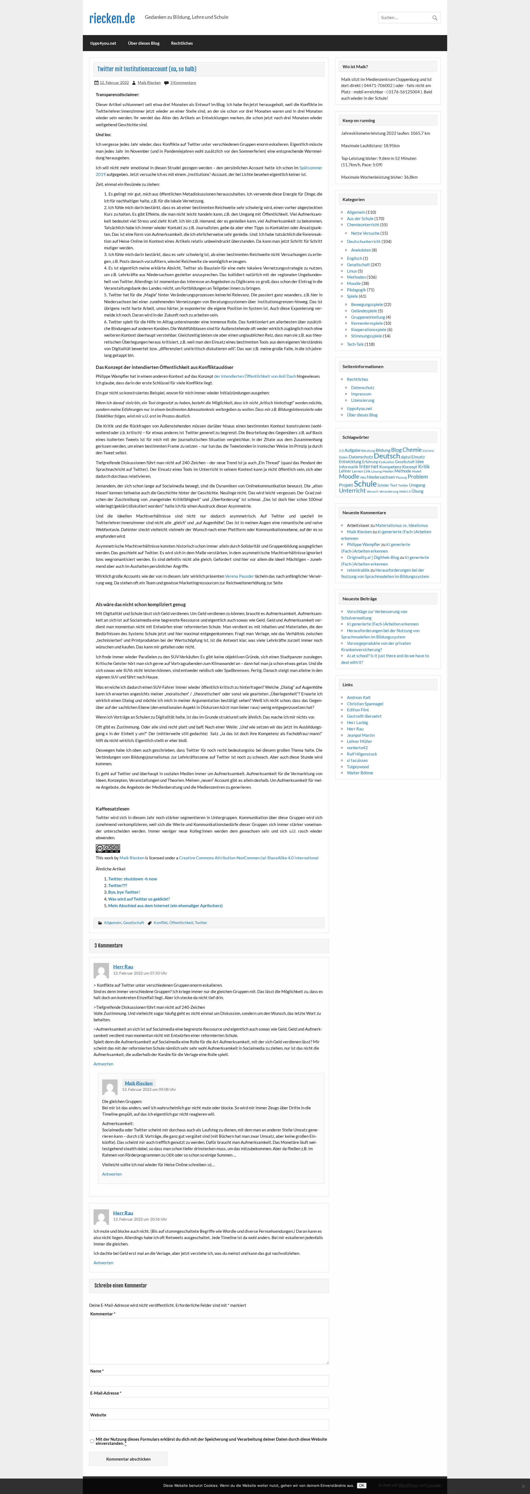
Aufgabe (352, 450)
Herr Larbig (357, 722)
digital (405, 457)
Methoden (356, 276)
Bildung (383, 450)
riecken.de (112, 19)
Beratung (368, 450)
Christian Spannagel (365, 703)
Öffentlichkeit (181, 922)
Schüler (383, 485)
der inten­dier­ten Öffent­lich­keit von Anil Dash (255, 376)
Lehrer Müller (359, 741)
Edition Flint (358, 709)
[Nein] (523, 1486)
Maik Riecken (149, 82)
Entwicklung (350, 461)
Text (393, 485)
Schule (365, 483)
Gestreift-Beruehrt (364, 716)
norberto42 (357, 747)
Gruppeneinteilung (368, 317)
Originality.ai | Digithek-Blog (373, 557)
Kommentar (102, 1314)
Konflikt (161, 922)
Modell (416, 471)
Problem (418, 476)
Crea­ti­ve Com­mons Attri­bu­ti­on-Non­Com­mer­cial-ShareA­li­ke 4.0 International (249, 857)
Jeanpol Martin (361, 735)
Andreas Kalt (359, 697)
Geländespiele (364, 310)
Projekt (346, 484)
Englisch (354, 258)
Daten (343, 457)
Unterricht (352, 490)
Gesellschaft (133, 922)
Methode (402, 470)
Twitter (201, 922)
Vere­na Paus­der (239, 576)
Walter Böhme (360, 772)
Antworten (103, 1063)
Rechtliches (182, 43)
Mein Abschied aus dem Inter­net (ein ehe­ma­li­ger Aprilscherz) (165, 905)
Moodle (354, 283)
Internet (368, 466)
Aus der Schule (360, 218)
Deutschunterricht (364, 241)
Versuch (372, 491)
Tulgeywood (358, 766)
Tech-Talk (355, 344)
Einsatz (418, 457)
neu (363, 477)
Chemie (412, 449)
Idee (419, 461)
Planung (401, 477)
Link (367, 471)
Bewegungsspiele (367, 304)
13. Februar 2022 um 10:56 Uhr (140, 1219)
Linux (352, 270)
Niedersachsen (381, 476)
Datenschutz (362, 387)
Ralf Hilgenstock (362, 753)
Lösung (376, 471)
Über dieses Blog (144, 43)
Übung (417, 491)
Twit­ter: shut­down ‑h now (132, 878)
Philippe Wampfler (363, 544)
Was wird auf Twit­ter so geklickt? (139, 898)
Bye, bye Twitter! (124, 891)
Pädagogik (356, 289)
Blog (396, 450)
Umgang (417, 484)
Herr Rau (123, 967)
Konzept (409, 466)
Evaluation (386, 462)
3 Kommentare (183, 82)
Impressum (361, 393)
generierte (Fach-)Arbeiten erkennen (382, 623)
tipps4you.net (103, 43)
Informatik (348, 466)
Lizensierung (362, 400)
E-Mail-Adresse (105, 1393)
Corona (428, 450)
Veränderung (388, 491)
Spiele (352, 296)
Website (98, 1415)
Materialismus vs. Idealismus (401, 525)
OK (361, 1486)
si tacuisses (357, 760)
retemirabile (358, 569)
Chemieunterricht (363, 224)
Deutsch (387, 456)
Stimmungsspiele (366, 335)
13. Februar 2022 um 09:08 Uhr (149, 1089)
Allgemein (112, 922)
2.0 (341, 450)
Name (97, 1371)
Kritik (424, 466)
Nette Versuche (365, 233)
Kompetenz (390, 466)
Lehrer (345, 471)
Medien (388, 471)
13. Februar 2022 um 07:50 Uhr (140, 973)
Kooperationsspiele (368, 329)
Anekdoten (361, 249)
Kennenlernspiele (367, 323)
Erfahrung (370, 462)
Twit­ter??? (117, 885)
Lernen (357, 471)
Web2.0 (405, 491)
